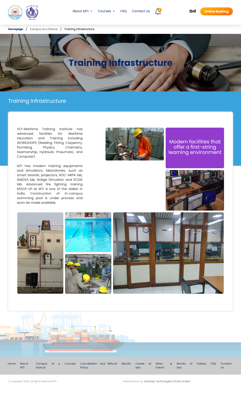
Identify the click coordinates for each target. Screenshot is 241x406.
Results (126, 363)
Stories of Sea (184, 365)
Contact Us (141, 11)
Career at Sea (143, 365)
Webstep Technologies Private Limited (167, 381)
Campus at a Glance (44, 29)
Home (12, 363)
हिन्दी (192, 12)
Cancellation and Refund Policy (98, 365)
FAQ (123, 11)
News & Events (164, 365)
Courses (104, 11)
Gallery (201, 363)
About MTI (80, 11)
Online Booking (216, 11)
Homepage (15, 29)
